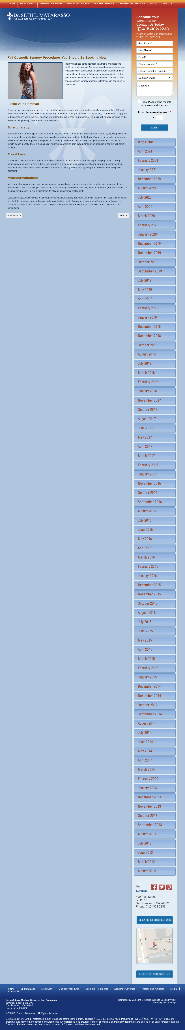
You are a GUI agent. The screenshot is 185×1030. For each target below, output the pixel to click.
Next (124, 215)
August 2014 (147, 723)
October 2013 (147, 815)
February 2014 (148, 779)
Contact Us (166, 4)
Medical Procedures (78, 4)
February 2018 (148, 382)
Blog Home (146, 142)
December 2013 (149, 797)
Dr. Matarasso (27, 4)
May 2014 (145, 751)
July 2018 (145, 363)
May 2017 (145, 437)
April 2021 (145, 151)
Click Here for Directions (155, 920)
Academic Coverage (104, 4)
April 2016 (145, 548)
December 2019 (149, 243)
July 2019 (145, 280)
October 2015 (147, 603)
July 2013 (145, 843)
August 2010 (147, 871)
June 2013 (145, 852)
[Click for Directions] (154, 967)
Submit (154, 127)
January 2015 (147, 677)
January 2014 (147, 788)
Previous (14, 215)
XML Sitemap (169, 1002)
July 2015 (145, 622)
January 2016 (147, 576)
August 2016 (147, 511)
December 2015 (149, 585)
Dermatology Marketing (129, 1000)
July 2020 (145, 197)
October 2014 (147, 705)
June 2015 (145, 631)
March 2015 (146, 659)
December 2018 (149, 326)
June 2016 (145, 529)
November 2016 (149, 483)
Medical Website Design (156, 1000)
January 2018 (147, 391)
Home (12, 4)
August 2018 (147, 354)
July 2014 (145, 732)
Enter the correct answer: (154, 112)
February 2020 (148, 225)
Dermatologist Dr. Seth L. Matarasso (25, 1019)
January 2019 (147, 317)
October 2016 (147, 492)
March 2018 (146, 373)
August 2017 (147, 419)
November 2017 (149, 400)
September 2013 (150, 825)
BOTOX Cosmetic (95, 1019)
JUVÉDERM (155, 1019)
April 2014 (145, 760)
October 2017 (147, 409)
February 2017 (148, 465)
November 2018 (149, 336)
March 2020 (146, 216)
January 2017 (147, 474)
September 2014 (150, 714)
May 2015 (145, 640)
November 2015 (149, 594)
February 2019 (148, 308)
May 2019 (145, 289)
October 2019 (147, 262)
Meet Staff (46, 988)
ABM (173, 1000)
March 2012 (146, 862)
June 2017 (145, 428)
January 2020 (147, 234)
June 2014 (145, 742)
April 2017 (145, 446)
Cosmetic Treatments (51, 4)
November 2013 (149, 806)
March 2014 (146, 769)
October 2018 (147, 345)
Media (153, 4)
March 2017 (146, 456)
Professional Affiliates (132, 4)
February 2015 (148, 668)
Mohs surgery (77, 1019)
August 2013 (147, 834)
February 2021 (148, 160)
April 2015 (145, 649)
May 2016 (145, 539)
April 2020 (145, 206)
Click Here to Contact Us (154, 974)
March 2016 (146, 557)
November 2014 (149, 695)
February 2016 (148, 566)
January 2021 (147, 170)
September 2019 (150, 271)
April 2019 (145, 299)
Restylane (137, 1019)
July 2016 (145, 520)
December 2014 (149, 686)
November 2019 (149, 253)
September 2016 (150, 502)
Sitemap (157, 1002)
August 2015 (147, 612)
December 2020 (149, 179)
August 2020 (147, 188)
